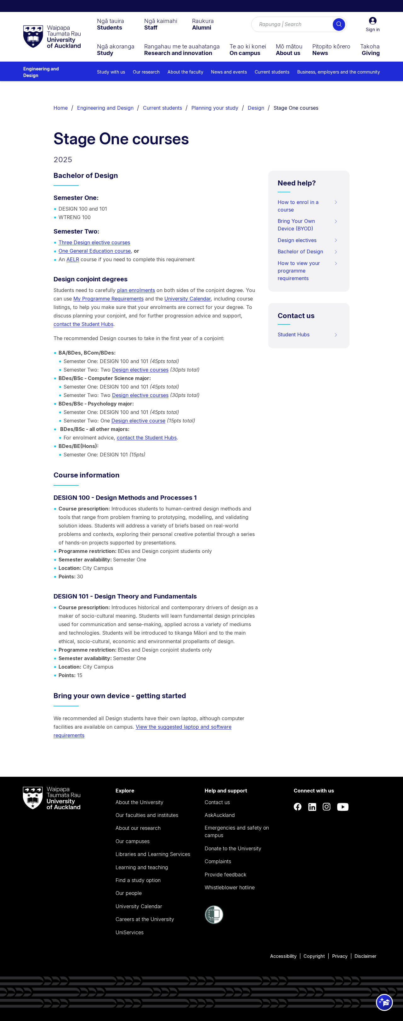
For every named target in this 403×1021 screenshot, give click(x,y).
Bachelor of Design (300, 251)
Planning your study (214, 108)
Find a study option (138, 880)
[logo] (52, 37)
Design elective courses (140, 370)
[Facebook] (298, 807)
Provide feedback (225, 874)
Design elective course (138, 420)
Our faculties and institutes (147, 815)
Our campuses (133, 841)
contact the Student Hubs (83, 324)
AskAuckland (220, 815)
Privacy (340, 956)
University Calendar (187, 298)
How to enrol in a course (298, 206)
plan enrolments (136, 290)
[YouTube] (343, 807)
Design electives (297, 240)
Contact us (217, 802)
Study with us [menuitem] (111, 72)
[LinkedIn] (312, 807)
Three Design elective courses (94, 242)
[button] (373, 24)
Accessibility (283, 956)
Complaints (218, 861)
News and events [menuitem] (229, 72)
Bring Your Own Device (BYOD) (296, 225)
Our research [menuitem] (146, 72)
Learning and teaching (142, 867)
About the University (139, 802)
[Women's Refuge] (214, 922)
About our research (138, 828)
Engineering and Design (41, 72)
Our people (129, 893)
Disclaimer (365, 956)
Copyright (314, 956)
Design (256, 108)
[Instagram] (327, 807)
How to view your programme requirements (299, 270)
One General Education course (95, 251)
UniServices (130, 932)
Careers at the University (145, 919)
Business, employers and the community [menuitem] (338, 72)
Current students (162, 108)
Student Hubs (293, 334)
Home (61, 108)
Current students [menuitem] (272, 72)
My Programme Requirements (108, 298)
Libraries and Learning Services (153, 854)
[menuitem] (110, 24)
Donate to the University (233, 848)
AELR (72, 259)
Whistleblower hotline (230, 887)
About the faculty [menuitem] (185, 72)
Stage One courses (296, 108)
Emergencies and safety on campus (237, 831)
